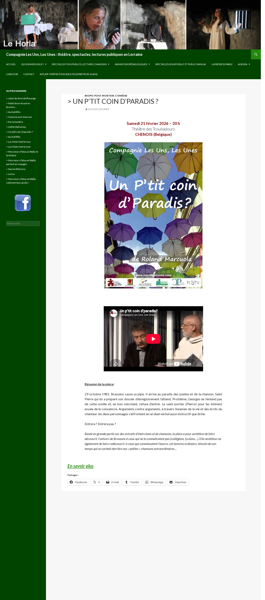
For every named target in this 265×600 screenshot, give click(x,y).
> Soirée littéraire (15, 169)
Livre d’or (12, 74)
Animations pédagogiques (131, 64)
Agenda (242, 64)
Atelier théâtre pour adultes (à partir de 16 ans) (69, 74)
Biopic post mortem (99, 95)
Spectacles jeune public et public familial (180, 64)
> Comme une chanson (19, 116)
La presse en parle (222, 64)
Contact (28, 74)
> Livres (10, 174)
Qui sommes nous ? (32, 64)
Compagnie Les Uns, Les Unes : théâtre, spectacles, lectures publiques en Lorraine (74, 54)
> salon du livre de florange (21, 98)
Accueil (11, 64)
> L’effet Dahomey (16, 126)
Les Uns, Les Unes (98, 109)
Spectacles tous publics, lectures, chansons (79, 64)
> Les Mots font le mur (18, 141)
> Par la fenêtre (14, 121)
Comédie (121, 95)
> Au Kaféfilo (13, 112)
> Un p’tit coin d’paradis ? (19, 131)
